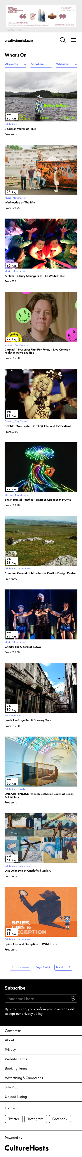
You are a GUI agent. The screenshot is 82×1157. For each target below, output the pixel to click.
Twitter (13, 1119)
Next (59, 967)
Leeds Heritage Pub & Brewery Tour (28, 720)
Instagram (36, 1119)
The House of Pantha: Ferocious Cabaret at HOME (38, 499)
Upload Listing (16, 1097)
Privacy (10, 1049)
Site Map (11, 1087)
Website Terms (16, 1059)
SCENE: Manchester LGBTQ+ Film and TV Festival (38, 426)
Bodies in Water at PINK (20, 128)
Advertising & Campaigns (24, 1078)
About (9, 1040)
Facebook (59, 1119)
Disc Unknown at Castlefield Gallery (28, 870)
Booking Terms (16, 1068)
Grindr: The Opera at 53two (23, 646)
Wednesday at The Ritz (20, 202)
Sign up (71, 1001)
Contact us (13, 1031)
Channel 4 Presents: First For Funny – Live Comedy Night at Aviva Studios (37, 351)
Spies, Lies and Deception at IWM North (31, 944)
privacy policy (32, 1013)
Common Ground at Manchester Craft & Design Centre (40, 573)
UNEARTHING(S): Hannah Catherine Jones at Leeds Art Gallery (39, 795)
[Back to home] (19, 40)
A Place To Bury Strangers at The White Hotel (35, 276)
